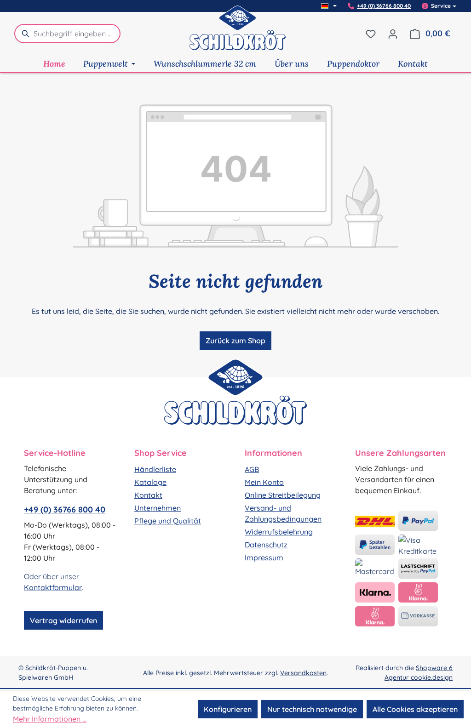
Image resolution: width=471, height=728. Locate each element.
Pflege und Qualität (167, 520)
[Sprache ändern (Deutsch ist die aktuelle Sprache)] (329, 6)
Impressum (264, 557)
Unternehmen (157, 507)
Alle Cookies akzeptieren (415, 709)
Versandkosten (303, 673)
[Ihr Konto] (393, 33)
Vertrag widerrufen (63, 620)
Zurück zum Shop (235, 340)
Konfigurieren (228, 709)
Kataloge (150, 482)
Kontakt (148, 495)
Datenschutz (266, 544)
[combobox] (77, 33)
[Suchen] (24, 33)
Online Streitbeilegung (283, 495)
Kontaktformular (53, 587)
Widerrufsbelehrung (279, 531)
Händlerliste (155, 469)
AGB (252, 469)
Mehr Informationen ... (49, 718)
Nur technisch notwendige (312, 709)
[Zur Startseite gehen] (238, 33)
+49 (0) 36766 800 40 (384, 6)
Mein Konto (264, 482)
